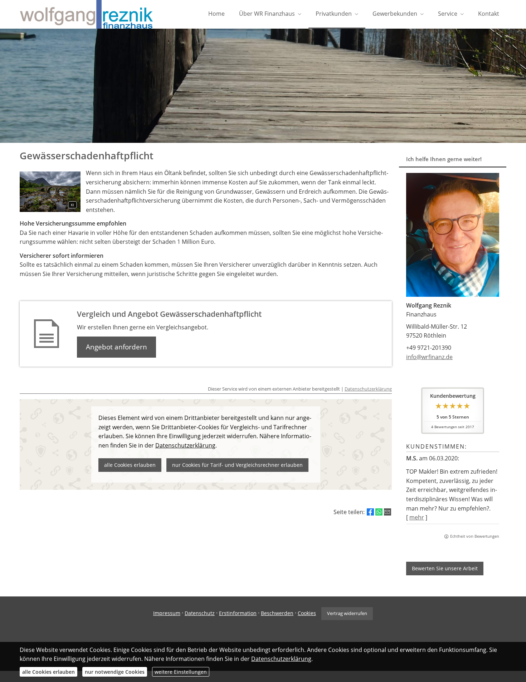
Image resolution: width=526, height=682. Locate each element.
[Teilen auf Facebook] (370, 512)
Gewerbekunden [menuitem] (394, 14)
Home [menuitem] (216, 14)
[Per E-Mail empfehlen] (387, 512)
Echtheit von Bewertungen (474, 536)
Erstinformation (238, 613)
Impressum (166, 613)
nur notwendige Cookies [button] (115, 671)
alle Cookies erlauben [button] (48, 671)
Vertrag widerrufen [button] (347, 613)
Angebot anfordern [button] (116, 347)
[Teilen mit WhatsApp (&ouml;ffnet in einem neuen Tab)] (379, 512)
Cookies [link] (307, 613)
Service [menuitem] (447, 14)
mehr (416, 517)
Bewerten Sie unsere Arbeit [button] (445, 568)
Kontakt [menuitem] (488, 14)
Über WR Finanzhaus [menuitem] (267, 14)
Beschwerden (277, 613)
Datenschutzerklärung (368, 389)
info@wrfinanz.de (429, 357)
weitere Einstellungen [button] (181, 671)
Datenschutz (200, 613)
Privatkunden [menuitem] (334, 14)
